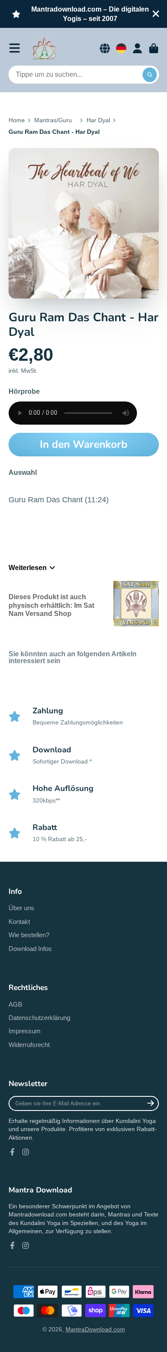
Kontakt (19, 921)
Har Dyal (98, 120)
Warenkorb (154, 48)
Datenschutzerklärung (39, 1017)
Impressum (25, 1031)
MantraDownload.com (95, 1329)
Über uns (21, 907)
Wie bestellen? (29, 935)
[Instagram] (26, 1152)
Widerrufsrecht (29, 1044)
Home (17, 120)
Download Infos (30, 948)
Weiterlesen (28, 567)
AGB (15, 1004)
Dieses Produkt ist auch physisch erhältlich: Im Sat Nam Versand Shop (51, 605)
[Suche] (150, 74)
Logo (44, 48)
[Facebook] (12, 1152)
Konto (137, 48)
